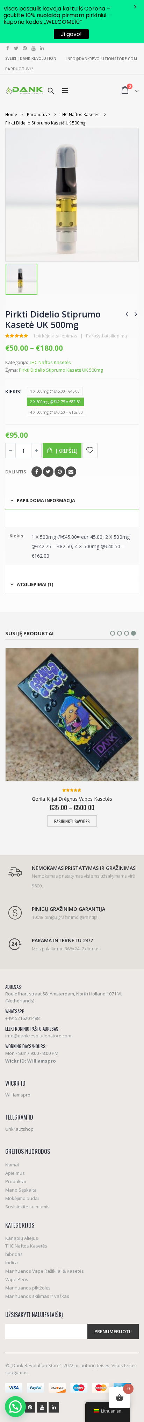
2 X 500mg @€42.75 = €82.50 (55, 401)
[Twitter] (16, 48)
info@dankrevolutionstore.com (38, 1035)
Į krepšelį (67, 450)
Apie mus (15, 1173)
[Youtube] (33, 48)
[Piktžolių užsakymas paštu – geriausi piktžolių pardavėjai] (24, 90)
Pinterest (60, 471)
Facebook (36, 471)
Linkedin (54, 1407)
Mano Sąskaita (21, 1190)
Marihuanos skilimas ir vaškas (37, 1296)
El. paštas (71, 471)
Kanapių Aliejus (21, 1238)
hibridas (14, 1254)
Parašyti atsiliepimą (106, 336)
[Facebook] (7, 48)
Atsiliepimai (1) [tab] (35, 584)
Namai (12, 1165)
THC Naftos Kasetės (50, 362)
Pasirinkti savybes (72, 821)
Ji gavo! (71, 34)
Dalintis (15, 472)
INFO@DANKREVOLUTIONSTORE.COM (101, 58)
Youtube (42, 1407)
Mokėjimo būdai (22, 1198)
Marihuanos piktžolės (28, 1288)
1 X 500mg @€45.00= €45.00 (55, 391)
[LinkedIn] (42, 48)
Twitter (48, 471)
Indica (11, 1262)
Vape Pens (16, 1279)
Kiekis (12, 391)
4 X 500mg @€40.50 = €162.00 (56, 412)
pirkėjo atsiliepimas (55, 336)
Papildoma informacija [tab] (46, 500)
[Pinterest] (25, 48)
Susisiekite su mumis (27, 1206)
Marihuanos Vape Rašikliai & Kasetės (44, 1271)
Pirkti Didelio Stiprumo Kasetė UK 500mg (61, 370)
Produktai (15, 1181)
